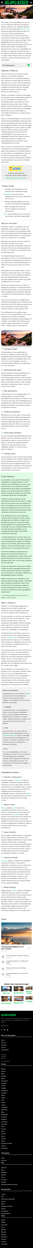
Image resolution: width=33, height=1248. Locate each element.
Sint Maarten (4, 1211)
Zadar (21, 29)
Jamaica (3, 1201)
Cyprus (3, 1078)
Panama (3, 1208)
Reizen (27, 693)
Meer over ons (5, 1025)
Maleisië (3, 1175)
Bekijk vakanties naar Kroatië (17, 178)
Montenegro (4, 1114)
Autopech (4, 1117)
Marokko (3, 1229)
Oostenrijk (14, 735)
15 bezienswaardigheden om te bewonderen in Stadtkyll (17, 961)
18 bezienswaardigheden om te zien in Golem (12, 947)
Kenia (2, 1227)
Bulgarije (3, 1076)
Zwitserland (4, 1148)
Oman (2, 1177)
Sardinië (16, 814)
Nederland (11, 637)
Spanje (15, 890)
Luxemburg (4, 1107)
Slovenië (3, 1134)
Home (2, 1040)
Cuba (2, 1196)
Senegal (3, 1234)
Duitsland (5, 735)
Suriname (3, 1160)
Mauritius (3, 1232)
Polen (2, 1126)
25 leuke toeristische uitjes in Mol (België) (16, 968)
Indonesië (4, 1167)
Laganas (28, 793)
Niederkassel (19, 993)
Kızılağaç (29, 1001)
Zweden (3, 1146)
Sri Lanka (3, 1179)
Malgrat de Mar (29, 992)
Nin (6, 214)
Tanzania (3, 1239)
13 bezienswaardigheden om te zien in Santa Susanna (17, 974)
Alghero (3, 808)
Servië (3, 1131)
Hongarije (3, 1093)
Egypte (3, 1220)
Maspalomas (18, 1003)
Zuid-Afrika (4, 1244)
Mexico (3, 1204)
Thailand (3, 1182)
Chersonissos (6, 1003)
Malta (2, 1112)
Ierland (3, 1095)
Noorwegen (4, 1122)
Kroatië (27, 29)
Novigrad (7, 194)
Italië (14, 808)
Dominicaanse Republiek (8, 1199)
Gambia (3, 1222)
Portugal (3, 1129)
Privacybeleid (5, 1050)
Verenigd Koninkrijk (6, 1143)
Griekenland (18, 780)
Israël (2, 1170)
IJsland (3, 1098)
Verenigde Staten (5, 1213)
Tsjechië (3, 1138)
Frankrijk (3, 1088)
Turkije (3, 1141)
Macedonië (4, 1110)
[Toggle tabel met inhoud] (29, 65)
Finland (3, 1085)
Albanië (3, 1069)
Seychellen (4, 1237)
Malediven (4, 1172)
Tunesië (3, 1241)
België (3, 1073)
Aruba (2, 1158)
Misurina (6, 993)
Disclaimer (4, 1045)
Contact (3, 1047)
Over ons (3, 1042)
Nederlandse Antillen (7, 1206)
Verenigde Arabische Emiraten (9, 1184)
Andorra (3, 1071)
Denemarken (4, 1081)
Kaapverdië (4, 1225)
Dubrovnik (4, 861)
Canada (3, 1194)
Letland (3, 1105)
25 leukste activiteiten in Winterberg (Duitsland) (17, 955)
